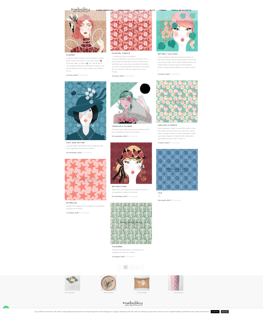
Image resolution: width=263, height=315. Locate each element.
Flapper (70, 55)
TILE (160, 193)
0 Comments (84, 75)
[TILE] (177, 169)
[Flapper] (85, 31)
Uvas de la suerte (167, 125)
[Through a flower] (131, 103)
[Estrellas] (85, 179)
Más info (225, 311)
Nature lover (119, 186)
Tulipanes (117, 247)
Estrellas (71, 203)
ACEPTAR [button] (215, 311)
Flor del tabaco (121, 53)
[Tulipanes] (131, 223)
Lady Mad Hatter (75, 143)
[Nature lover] (131, 163)
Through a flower (122, 126)
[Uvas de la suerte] (177, 101)
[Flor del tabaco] (131, 30)
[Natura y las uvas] (177, 30)
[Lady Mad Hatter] (85, 110)
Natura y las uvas (168, 54)
